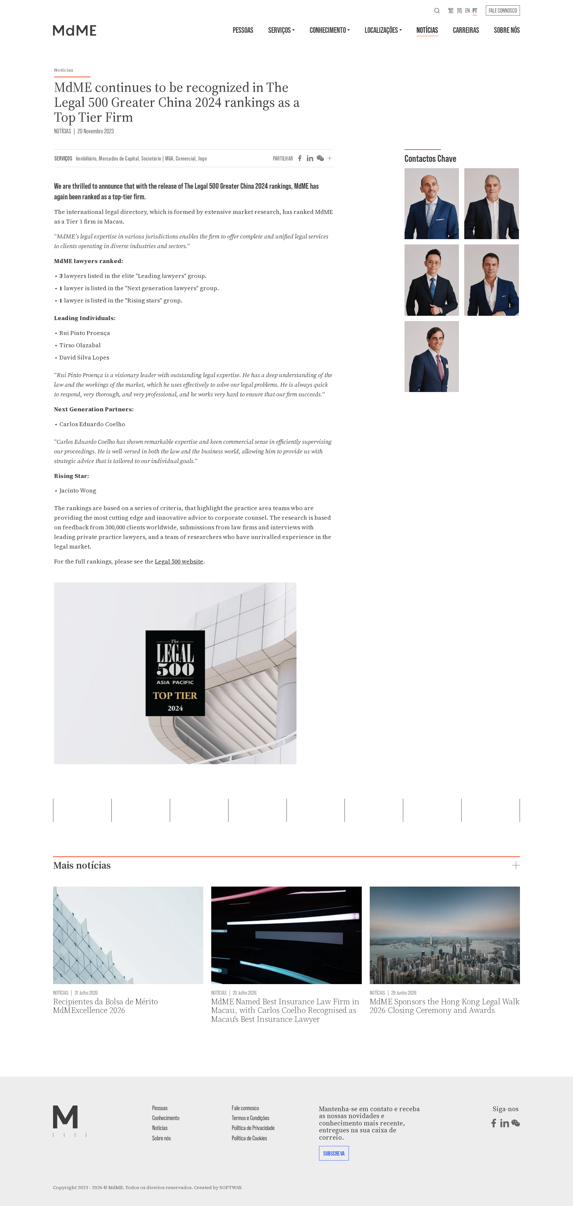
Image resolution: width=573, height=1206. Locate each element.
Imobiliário (86, 158)
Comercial (185, 158)
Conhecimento (328, 29)
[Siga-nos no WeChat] (515, 1123)
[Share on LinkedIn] (310, 158)
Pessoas (243, 29)
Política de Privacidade (253, 1127)
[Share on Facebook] (300, 158)
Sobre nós (507, 29)
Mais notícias (82, 865)
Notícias (427, 29)
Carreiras (466, 29)
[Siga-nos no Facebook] (493, 1123)
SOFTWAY (230, 1187)
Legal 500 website (179, 561)
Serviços (279, 29)
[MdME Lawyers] (74, 30)
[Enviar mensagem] (412, 175)
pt (475, 10)
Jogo (202, 158)
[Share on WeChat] (320, 158)
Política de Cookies (249, 1138)
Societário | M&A (157, 158)
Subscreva (334, 1153)
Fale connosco (503, 10)
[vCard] (412, 186)
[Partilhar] (330, 158)
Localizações (381, 29)
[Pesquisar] (437, 10)
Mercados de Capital (119, 158)
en (467, 10)
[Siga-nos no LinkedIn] (504, 1123)
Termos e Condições (250, 1117)
